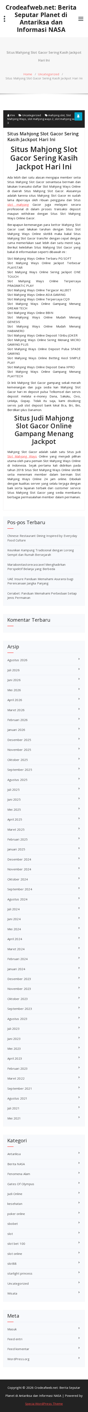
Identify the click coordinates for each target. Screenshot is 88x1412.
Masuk (12, 1329)
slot (10, 1234)
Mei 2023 (14, 1048)
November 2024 (19, 869)
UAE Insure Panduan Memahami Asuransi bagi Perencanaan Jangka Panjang (40, 581)
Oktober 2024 (17, 879)
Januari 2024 (16, 969)
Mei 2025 (14, 809)
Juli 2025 (13, 789)
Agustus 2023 (17, 1019)
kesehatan (14, 1204)
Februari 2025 (17, 839)
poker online (16, 1214)
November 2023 (19, 989)
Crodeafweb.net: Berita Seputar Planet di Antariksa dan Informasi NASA (41, 18)
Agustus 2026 (17, 660)
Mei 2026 (14, 690)
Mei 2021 (14, 1118)
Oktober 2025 (17, 760)
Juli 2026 (13, 670)
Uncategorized (48, 74)
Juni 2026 (14, 680)
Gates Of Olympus (20, 1184)
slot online (14, 1254)
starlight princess (20, 1273)
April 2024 (14, 939)
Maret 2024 (16, 949)
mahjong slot (56, 115)
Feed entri (14, 1339)
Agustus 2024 (17, 899)
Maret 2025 (16, 829)
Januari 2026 (16, 730)
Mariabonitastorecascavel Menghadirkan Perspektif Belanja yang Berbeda (36, 566)
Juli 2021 (13, 1108)
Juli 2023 (13, 1028)
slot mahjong (18, 204)
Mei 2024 (14, 929)
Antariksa (14, 1154)
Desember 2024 (19, 859)
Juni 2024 (14, 919)
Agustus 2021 (17, 1098)
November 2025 (19, 750)
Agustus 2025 (17, 780)
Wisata (12, 1293)
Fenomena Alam (18, 1174)
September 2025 (19, 770)
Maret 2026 (16, 710)
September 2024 (19, 889)
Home (27, 74)
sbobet (12, 1224)
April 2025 (14, 819)
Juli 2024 (13, 909)
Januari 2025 (16, 849)
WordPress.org (18, 1359)
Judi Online (14, 1194)
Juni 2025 (14, 799)
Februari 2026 (17, 720)
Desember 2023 (19, 979)
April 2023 (14, 1058)
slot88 (12, 1263)
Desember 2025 (19, 740)
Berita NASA (16, 1164)
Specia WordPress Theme (44, 1404)
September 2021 (19, 1088)
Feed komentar (18, 1349)
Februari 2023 (17, 1068)
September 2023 (19, 1009)
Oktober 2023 (17, 999)
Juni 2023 (14, 1039)
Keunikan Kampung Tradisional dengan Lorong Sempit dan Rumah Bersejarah (40, 552)
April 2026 (14, 700)
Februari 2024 (17, 959)
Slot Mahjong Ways (22, 456)
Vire (12, 115)
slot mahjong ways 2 (41, 119)
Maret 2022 (16, 1078)
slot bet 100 (16, 1243)
